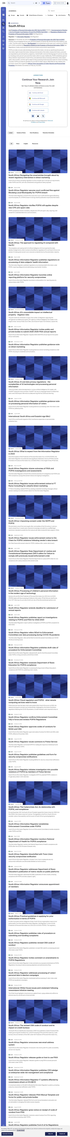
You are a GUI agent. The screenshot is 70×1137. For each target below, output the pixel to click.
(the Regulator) (31, 43)
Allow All (50, 1134)
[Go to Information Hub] (3, 20)
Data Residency (34, 133)
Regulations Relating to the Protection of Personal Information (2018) (44, 45)
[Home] (4, 3)
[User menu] (67, 3)
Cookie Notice (20, 1130)
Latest (10, 133)
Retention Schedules (48, 133)
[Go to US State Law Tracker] (3, 44)
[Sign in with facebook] (33, 116)
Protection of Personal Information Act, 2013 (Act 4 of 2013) (28, 30)
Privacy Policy (41, 122)
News (17, 143)
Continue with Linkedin (38, 110)
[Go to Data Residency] (3, 40)
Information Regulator (23, 37)
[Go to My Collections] (3, 15)
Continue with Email (37, 93)
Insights (26, 143)
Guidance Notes (21, 133)
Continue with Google (38, 104)
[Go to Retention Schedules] (3, 37)
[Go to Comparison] (3, 31)
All (11, 143)
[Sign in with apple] (38, 116)
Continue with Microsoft (38, 98)
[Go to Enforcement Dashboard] (3, 48)
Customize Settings (7, 1134)
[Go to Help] (3, 1126)
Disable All (62, 1134)
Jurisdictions (14, 23)
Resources (35, 143)
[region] (35, 1131)
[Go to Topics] (3, 27)
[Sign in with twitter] (43, 116)
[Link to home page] (3, 9)
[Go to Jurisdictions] (3, 24)
